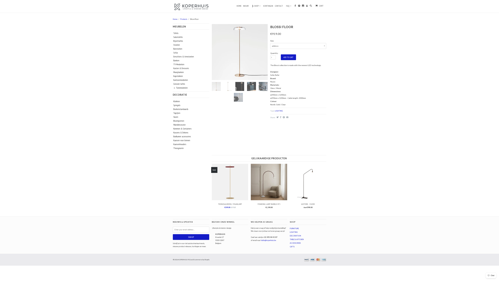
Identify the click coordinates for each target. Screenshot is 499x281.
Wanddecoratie (179, 125)
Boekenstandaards (180, 109)
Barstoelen (177, 49)
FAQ (288, 6)
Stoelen (176, 45)
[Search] (311, 6)
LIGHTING (279, 111)
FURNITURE (294, 228)
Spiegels (176, 105)
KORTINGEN (268, 6)
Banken (176, 60)
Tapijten (176, 113)
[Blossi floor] (240, 52)
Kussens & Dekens (180, 132)
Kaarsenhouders (179, 144)
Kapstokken (178, 76)
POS (189, 260)
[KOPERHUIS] (191, 7)
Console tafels (179, 84)
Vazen (175, 117)
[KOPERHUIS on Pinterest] (299, 6)
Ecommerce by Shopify (201, 260)
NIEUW (246, 6)
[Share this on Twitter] (277, 117)
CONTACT (279, 6)
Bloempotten (178, 121)
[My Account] (307, 6)
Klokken (176, 101)
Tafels (175, 33)
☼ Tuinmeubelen (180, 88)
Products (183, 19)
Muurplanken (178, 72)
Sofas (175, 53)
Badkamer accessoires (182, 136)
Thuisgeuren (178, 148)
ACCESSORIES (295, 243)
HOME (239, 6)
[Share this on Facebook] (280, 117)
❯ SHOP (256, 6)
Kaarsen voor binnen (181, 140)
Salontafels (178, 37)
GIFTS (292, 247)
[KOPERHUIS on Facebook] (295, 6)
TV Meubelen (178, 64)
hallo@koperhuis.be (268, 240)
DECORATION (295, 236)
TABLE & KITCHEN (297, 239)
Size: (272, 41)
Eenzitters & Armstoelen (183, 56)
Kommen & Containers (182, 128)
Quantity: (274, 53)
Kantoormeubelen (180, 80)
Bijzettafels (178, 41)
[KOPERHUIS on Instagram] (303, 6)
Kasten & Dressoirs (181, 68)
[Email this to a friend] (287, 117)
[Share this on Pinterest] (283, 117)
